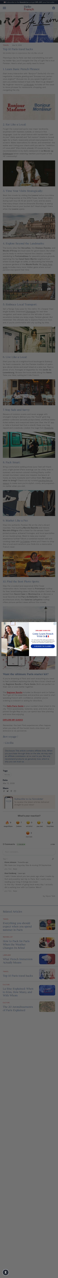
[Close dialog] (55, 623)
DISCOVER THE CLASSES (42, 646)
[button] (5, 1272)
